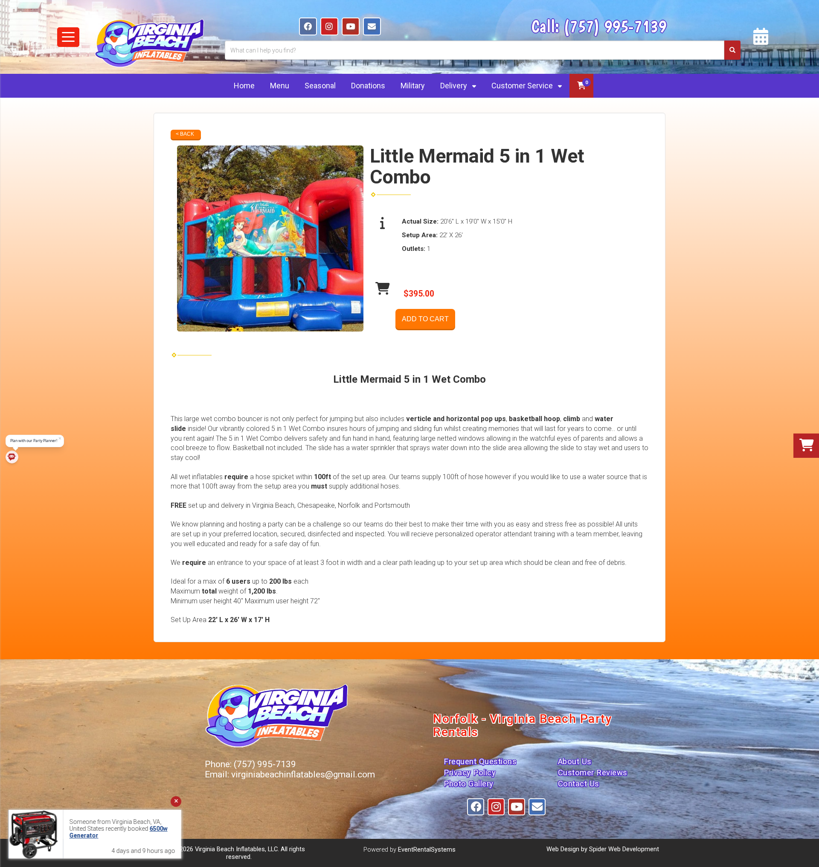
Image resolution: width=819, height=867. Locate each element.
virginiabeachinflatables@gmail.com (303, 774)
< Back (185, 134)
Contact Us (578, 783)
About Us (575, 761)
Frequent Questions (480, 761)
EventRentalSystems (427, 849)
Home (244, 85)
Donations (368, 85)
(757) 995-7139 (614, 26)
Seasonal (320, 85)
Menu (279, 85)
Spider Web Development (624, 849)
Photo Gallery (469, 783)
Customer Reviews (592, 772)
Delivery (454, 85)
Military (413, 85)
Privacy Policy (470, 772)
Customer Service (523, 85)
